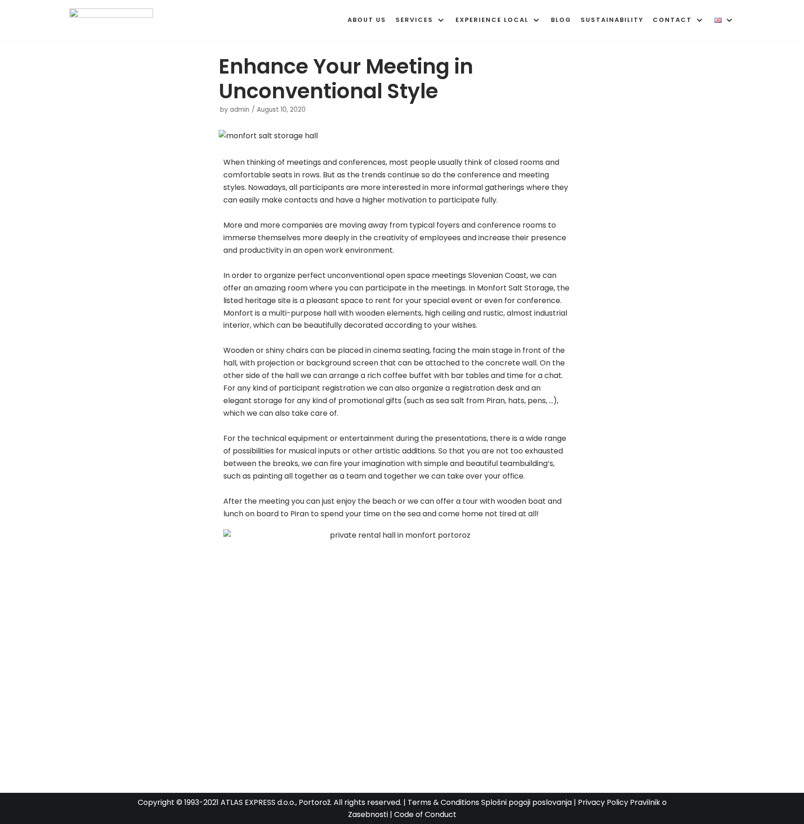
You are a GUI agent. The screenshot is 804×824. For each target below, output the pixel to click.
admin (239, 109)
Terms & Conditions (443, 802)
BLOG (561, 19)
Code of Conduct (425, 814)
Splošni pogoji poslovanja (526, 802)
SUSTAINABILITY (612, 19)
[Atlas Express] (113, 20)
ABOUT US (367, 19)
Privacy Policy (603, 802)
